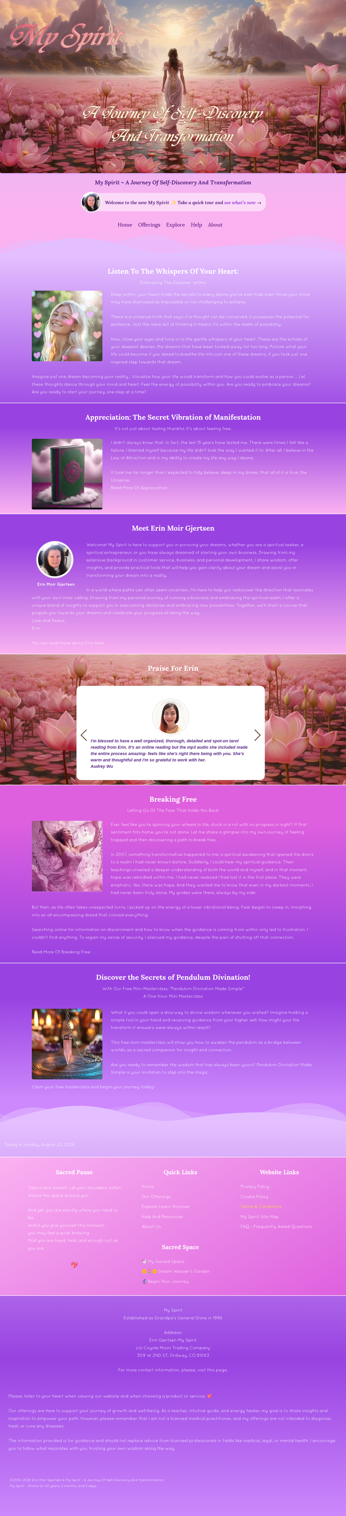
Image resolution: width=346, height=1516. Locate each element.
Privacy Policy (255, 1186)
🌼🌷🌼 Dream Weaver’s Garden (176, 1271)
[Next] (86, 735)
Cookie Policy (255, 1196)
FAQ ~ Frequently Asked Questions (276, 1226)
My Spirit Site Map (259, 1216)
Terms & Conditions (261, 1206)
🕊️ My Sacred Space (163, 1261)
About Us (151, 1226)
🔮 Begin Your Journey (165, 1281)
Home (148, 1186)
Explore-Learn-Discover (166, 1206)
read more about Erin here (76, 642)
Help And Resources (162, 1216)
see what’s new (240, 202)
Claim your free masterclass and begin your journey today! (93, 1086)
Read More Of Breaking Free (61, 951)
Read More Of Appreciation (139, 487)
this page (217, 1369)
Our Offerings (156, 1196)
